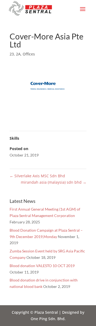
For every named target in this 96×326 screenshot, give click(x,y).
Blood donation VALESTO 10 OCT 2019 (42, 265)
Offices (29, 54)
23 (12, 54)
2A (18, 54)
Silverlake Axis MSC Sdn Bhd (37, 175)
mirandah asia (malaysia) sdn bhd (53, 182)
